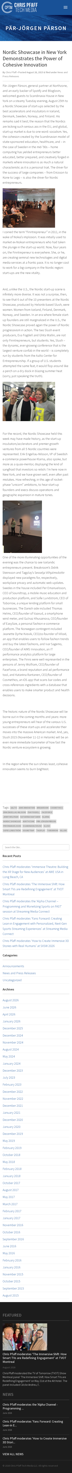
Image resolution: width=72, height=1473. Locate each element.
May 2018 (9, 1162)
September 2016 (13, 1239)
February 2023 (12, 1084)
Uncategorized (12, 980)
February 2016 (12, 1260)
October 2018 (11, 1155)
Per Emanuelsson (12, 826)
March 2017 (10, 1204)
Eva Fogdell (34, 812)
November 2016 (13, 1225)
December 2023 (13, 1070)
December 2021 (13, 1106)
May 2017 (9, 1197)
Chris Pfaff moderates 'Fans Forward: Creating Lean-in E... (33, 1423)
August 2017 (11, 1190)
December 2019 (13, 1134)
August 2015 (11, 1295)
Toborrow (52, 830)
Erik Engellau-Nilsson (14, 812)
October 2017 (11, 1183)
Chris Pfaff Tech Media (20, 7)
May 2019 (9, 1141)
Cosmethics (57, 807)
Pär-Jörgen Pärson (46, 821)
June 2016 (9, 1246)
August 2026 (11, 1000)
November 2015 (13, 1274)
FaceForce (47, 812)
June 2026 (9, 1007)
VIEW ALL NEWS (13, 1454)
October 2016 (11, 1232)
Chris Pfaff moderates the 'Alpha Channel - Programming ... (30, 1406)
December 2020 (13, 1120)
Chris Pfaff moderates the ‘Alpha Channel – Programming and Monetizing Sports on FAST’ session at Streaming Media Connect (32, 906)
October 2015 (11, 1281)
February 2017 (12, 1211)
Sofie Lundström (12, 830)
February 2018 (12, 1169)
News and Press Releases (19, 973)
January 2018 (11, 1176)
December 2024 (13, 1035)
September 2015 (13, 1288)
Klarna (45, 817)
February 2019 (12, 1148)
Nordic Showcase (12, 821)
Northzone (28, 821)
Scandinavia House (32, 826)
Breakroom (42, 807)
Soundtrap (28, 830)
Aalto (14, 807)
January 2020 (11, 1127)
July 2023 (9, 1077)
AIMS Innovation (27, 807)
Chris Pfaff (11, 72)
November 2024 (13, 1042)
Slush (47, 826)
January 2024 (11, 1063)
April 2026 (9, 1014)
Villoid (63, 830)
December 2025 (13, 1028)
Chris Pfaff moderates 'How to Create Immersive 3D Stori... (35, 1440)
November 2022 (13, 1099)
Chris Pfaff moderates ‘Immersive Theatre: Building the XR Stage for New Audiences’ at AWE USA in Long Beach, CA (35, 872)
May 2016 (9, 1253)
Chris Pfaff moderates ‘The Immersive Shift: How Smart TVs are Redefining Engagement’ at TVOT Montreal (33, 889)
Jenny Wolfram (10, 817)
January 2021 (11, 1113)
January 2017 (11, 1218)
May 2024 (9, 1056)
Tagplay (40, 830)
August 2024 (11, 1049)
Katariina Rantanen (30, 817)
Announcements (13, 966)
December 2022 (13, 1092)
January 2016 (11, 1267)
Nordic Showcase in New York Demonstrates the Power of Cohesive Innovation (35, 58)
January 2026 (11, 1021)
